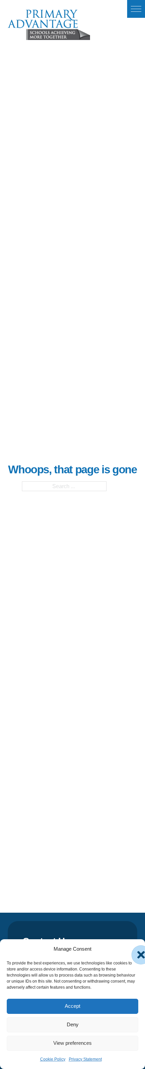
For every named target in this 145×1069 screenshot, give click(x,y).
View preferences (72, 1043)
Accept (72, 1006)
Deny (73, 1024)
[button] (136, 9)
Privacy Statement (85, 1059)
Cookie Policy (52, 1059)
